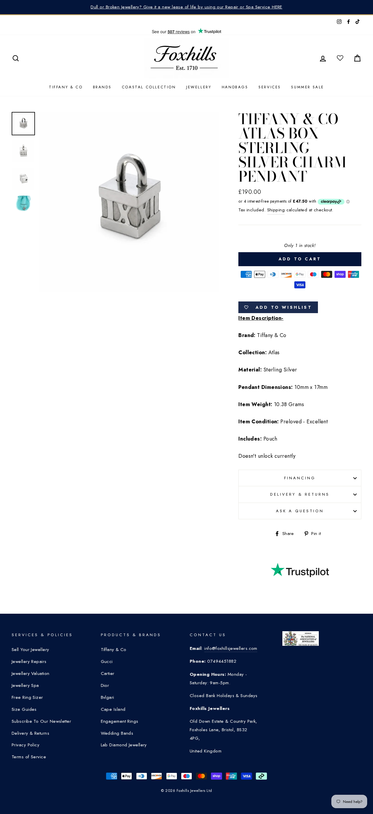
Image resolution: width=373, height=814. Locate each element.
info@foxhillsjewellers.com (230, 648)
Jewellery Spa (25, 685)
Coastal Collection (149, 87)
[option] (129, 202)
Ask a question (300, 511)
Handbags (235, 87)
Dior (105, 685)
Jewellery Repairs (29, 661)
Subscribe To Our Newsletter (41, 721)
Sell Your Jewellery (30, 649)
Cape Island (113, 709)
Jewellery (198, 87)
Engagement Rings (119, 721)
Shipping (276, 210)
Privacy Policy (25, 745)
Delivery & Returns (300, 494)
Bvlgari (107, 697)
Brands (102, 87)
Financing (300, 478)
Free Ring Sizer (27, 697)
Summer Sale (307, 87)
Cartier (108, 673)
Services (269, 87)
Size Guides (24, 709)
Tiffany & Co (65, 87)
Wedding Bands (117, 733)
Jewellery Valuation (31, 673)
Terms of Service (29, 757)
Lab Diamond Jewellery (124, 745)
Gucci (107, 661)
